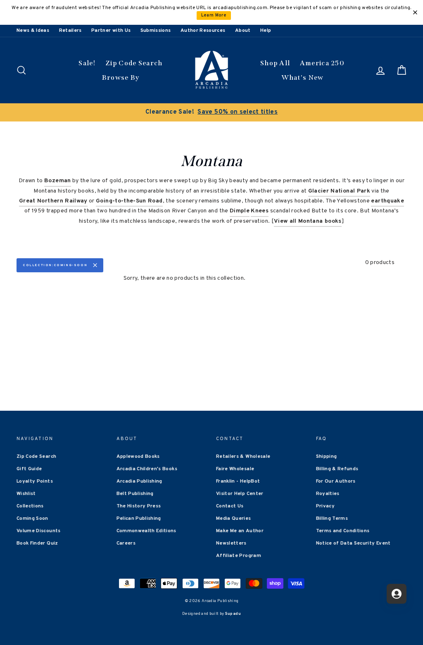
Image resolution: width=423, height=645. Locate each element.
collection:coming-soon (55, 265)
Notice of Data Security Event (353, 543)
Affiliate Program (238, 555)
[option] (211, 112)
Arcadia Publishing (139, 481)
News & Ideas (33, 30)
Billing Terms (332, 518)
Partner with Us (111, 30)
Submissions (155, 30)
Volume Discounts (39, 531)
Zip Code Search (134, 63)
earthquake (387, 201)
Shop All (275, 63)
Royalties (328, 493)
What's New (302, 77)
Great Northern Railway (53, 201)
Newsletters (231, 543)
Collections (30, 506)
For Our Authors (336, 481)
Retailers (70, 30)
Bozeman (57, 180)
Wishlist (26, 493)
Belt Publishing (135, 493)
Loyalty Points (35, 481)
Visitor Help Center (240, 493)
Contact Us (230, 506)
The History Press (138, 506)
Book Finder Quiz (37, 543)
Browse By (121, 77)
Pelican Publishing (138, 518)
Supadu (233, 613)
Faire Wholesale (235, 469)
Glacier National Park (339, 191)
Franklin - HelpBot (238, 481)
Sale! (87, 63)
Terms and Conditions (343, 531)
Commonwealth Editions (146, 531)
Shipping (326, 456)
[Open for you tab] (396, 594)
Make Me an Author (240, 531)
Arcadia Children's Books (146, 469)
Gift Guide (29, 469)
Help (265, 30)
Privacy (325, 506)
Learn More (214, 15)
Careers (125, 543)
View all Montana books (308, 221)
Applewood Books (138, 456)
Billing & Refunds (337, 469)
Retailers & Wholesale (243, 456)
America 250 (322, 63)
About (243, 30)
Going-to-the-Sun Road (129, 201)
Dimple (240, 210)
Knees (260, 210)
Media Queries (233, 518)
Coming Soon (32, 518)
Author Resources (203, 30)
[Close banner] (415, 12)
